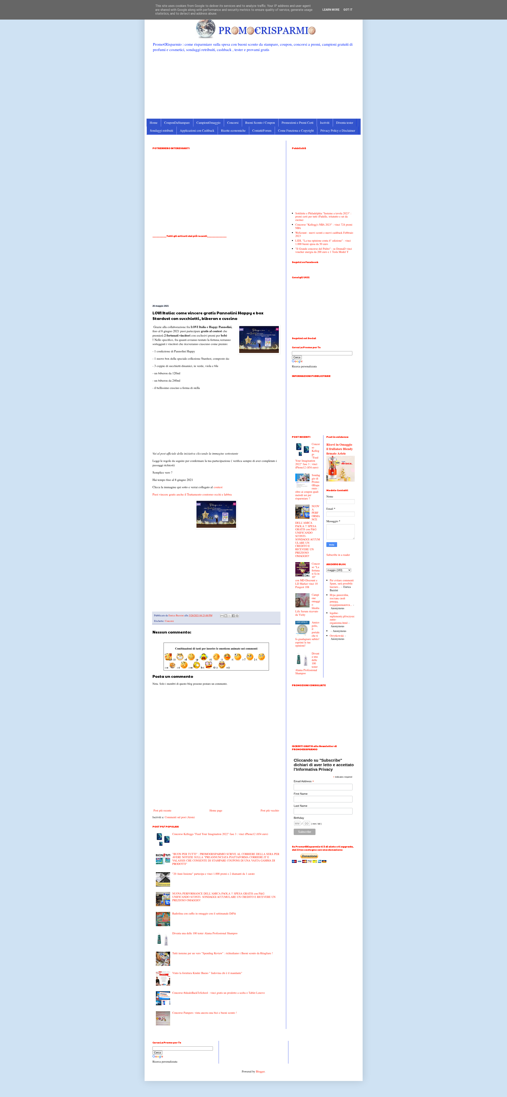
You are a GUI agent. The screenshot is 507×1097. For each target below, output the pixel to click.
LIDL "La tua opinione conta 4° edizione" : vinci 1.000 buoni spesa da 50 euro (323, 242)
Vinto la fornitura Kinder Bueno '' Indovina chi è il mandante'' (207, 973)
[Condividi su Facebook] (233, 616)
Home (153, 122)
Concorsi (232, 122)
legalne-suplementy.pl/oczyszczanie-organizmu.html (342, 618)
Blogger (260, 1071)
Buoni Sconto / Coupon (260, 122)
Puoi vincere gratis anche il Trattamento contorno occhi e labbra (192, 494)
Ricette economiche (233, 130)
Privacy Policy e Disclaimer (337, 130)
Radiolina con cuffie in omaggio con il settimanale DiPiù (204, 913)
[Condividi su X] (230, 616)
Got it (348, 9)
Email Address (304, 781)
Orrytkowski (337, 635)
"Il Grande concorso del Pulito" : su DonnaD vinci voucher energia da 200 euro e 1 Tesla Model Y (323, 250)
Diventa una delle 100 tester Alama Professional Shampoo (204, 933)
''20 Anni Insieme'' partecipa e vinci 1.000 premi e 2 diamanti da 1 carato (213, 874)
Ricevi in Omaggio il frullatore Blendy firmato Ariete (339, 449)
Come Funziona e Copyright (296, 130)
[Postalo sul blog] (226, 616)
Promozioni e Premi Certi (297, 122)
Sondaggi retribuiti (161, 130)
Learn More (330, 9)
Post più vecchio (270, 810)
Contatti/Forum (261, 130)
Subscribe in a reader (338, 555)
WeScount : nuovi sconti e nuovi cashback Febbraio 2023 (324, 234)
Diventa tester (344, 122)
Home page (216, 810)
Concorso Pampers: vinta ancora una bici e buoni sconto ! (204, 1013)
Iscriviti (324, 122)
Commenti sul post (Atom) (180, 817)
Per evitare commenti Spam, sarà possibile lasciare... (342, 583)
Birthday (299, 817)
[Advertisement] (253, 85)
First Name (301, 793)
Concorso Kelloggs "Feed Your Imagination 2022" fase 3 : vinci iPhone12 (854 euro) (220, 834)
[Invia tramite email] (222, 616)
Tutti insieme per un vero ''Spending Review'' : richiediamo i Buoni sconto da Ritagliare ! (222, 953)
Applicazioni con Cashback (197, 130)
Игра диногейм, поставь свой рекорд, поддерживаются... (341, 600)
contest (218, 487)
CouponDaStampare (177, 122)
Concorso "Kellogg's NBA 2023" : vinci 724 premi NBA (323, 226)
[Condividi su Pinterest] (237, 616)
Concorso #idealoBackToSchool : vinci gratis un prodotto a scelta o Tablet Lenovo (218, 993)
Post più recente (162, 810)
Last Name (300, 805)
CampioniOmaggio (208, 122)
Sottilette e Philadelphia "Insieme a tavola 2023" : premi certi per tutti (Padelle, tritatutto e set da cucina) (323, 216)
